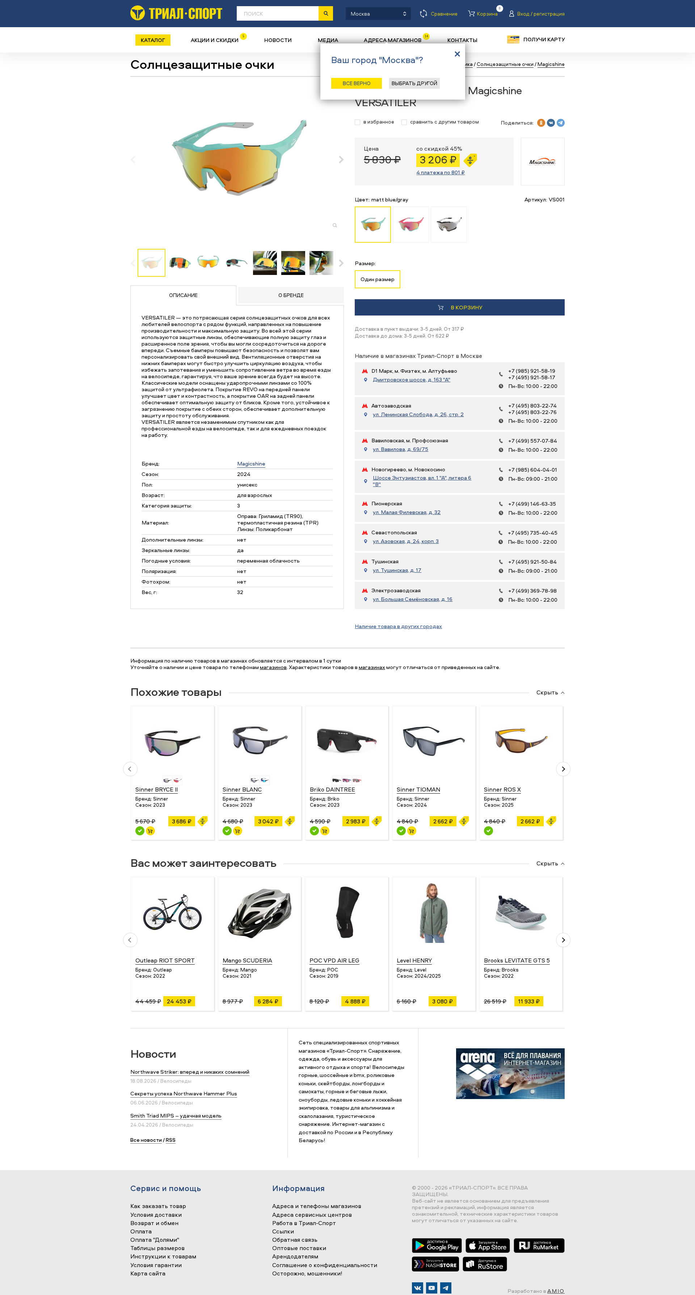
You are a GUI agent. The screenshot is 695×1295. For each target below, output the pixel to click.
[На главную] (176, 12)
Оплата (141, 1231)
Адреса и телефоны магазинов (316, 1206)
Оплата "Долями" (154, 1240)
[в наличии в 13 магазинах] (314, 830)
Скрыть (547, 692)
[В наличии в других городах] (488, 830)
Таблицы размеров (157, 1248)
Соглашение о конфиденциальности (324, 1265)
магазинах (372, 667)
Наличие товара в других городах (398, 626)
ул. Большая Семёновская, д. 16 (412, 599)
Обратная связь (294, 1240)
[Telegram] (445, 1288)
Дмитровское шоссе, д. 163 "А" (411, 379)
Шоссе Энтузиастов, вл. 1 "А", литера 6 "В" (422, 481)
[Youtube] (431, 1288)
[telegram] (561, 123)
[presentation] (136, 159)
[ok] (541, 123)
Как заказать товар (158, 1206)
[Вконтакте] (417, 1288)
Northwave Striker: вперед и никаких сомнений (189, 1071)
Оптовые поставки (299, 1248)
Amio (556, 1291)
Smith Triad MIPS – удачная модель (176, 1115)
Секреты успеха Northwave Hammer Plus (183, 1093)
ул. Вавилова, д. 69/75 (400, 449)
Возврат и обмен (154, 1223)
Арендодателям (295, 1256)
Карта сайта (147, 1273)
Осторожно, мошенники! (307, 1273)
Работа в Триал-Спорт (304, 1223)
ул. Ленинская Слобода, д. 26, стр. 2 (418, 414)
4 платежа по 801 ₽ (440, 172)
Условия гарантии (156, 1265)
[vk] (551, 123)
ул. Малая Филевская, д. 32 (407, 512)
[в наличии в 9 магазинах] (139, 830)
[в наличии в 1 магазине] (227, 830)
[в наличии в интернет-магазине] (150, 830)
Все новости (146, 1139)
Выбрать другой (414, 83)
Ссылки (283, 1231)
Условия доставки (156, 1215)
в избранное (378, 122)
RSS (171, 1139)
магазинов (273, 667)
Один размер (378, 279)
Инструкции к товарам (163, 1256)
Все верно (357, 83)
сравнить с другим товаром (444, 122)
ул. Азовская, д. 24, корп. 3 (406, 541)
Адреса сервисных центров (312, 1215)
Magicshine (251, 463)
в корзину (466, 307)
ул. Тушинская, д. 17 (397, 570)
